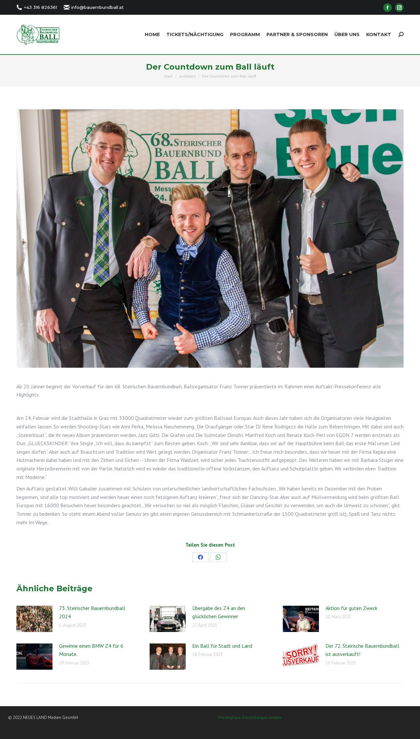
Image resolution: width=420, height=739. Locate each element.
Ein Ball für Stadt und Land (222, 645)
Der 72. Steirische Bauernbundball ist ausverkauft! (362, 650)
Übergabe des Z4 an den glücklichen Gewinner (218, 612)
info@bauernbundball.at (97, 7)
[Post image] (34, 619)
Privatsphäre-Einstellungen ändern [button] (250, 717)
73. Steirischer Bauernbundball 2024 (92, 612)
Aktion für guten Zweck (351, 608)
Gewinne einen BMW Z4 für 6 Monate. (91, 650)
